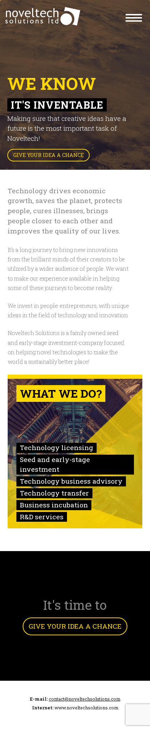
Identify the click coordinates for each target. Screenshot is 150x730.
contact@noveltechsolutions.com (84, 699)
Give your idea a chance (48, 155)
